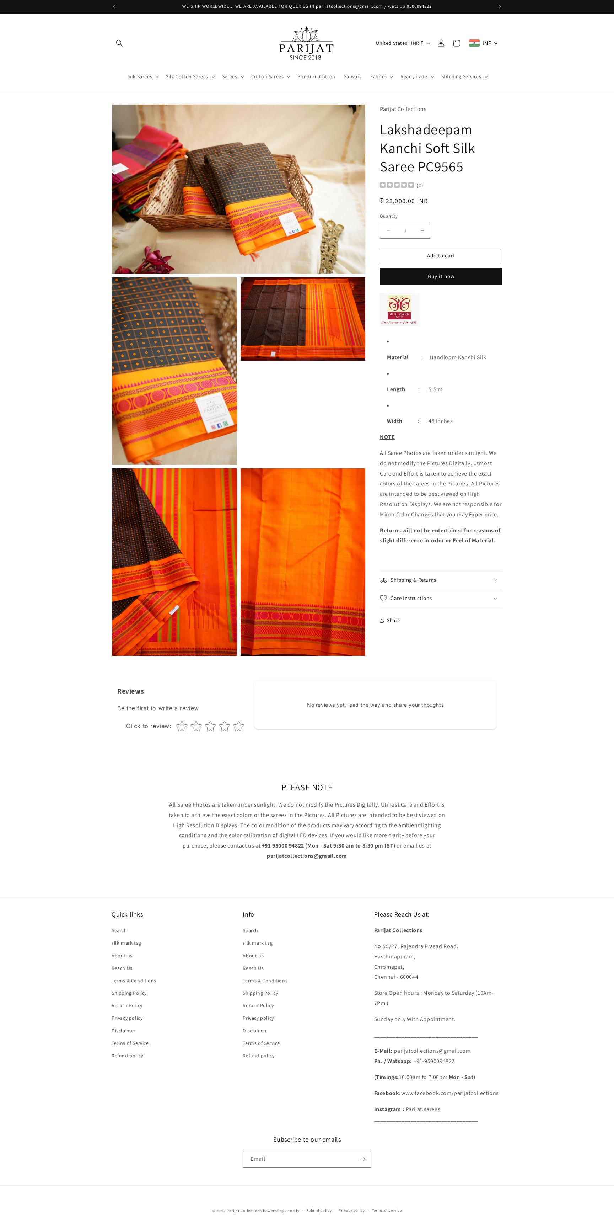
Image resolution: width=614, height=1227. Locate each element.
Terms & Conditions (134, 980)
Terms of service (387, 1210)
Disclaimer (124, 1030)
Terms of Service (130, 1043)
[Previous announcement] (114, 7)
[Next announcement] (500, 7)
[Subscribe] (363, 1159)
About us (122, 955)
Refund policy (127, 1055)
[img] (397, 186)
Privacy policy (127, 1018)
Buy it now (441, 276)
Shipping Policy (129, 993)
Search (119, 930)
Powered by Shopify (281, 1210)
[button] (119, 43)
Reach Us (122, 968)
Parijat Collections (244, 1210)
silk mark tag (126, 943)
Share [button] (393, 620)
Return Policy (127, 1005)
